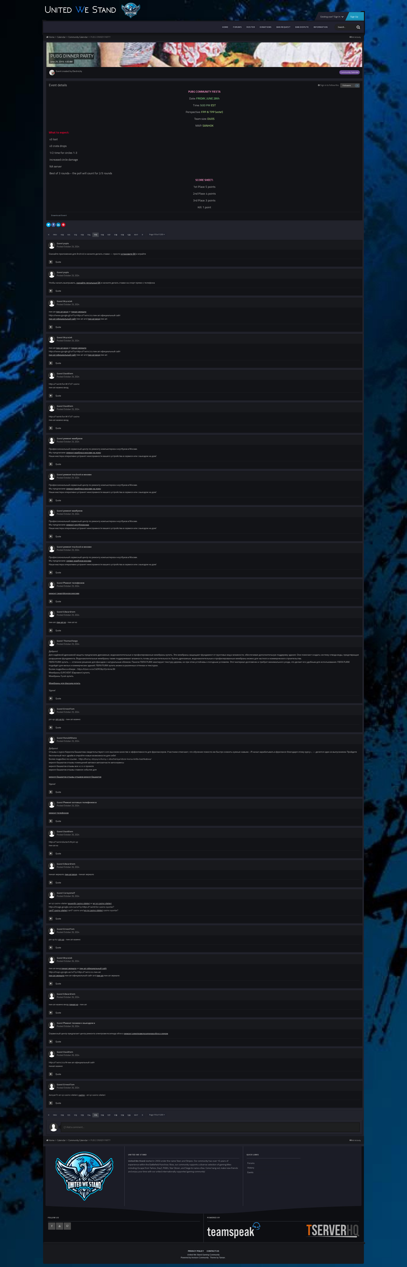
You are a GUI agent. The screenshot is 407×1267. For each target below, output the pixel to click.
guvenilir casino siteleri (79, 903)
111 (68, 235)
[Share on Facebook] (53, 225)
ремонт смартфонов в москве (64, 593)
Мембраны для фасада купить (64, 683)
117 (108, 235)
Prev (55, 235)
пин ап (100, 975)
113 (82, 235)
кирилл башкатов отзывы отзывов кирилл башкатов (75, 776)
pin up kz (60, 719)
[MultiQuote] (51, 262)
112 (75, 235)
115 (95, 235)
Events (250, 1172)
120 (129, 235)
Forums (237, 27)
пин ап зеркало (56, 975)
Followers (347, 85)
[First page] (48, 235)
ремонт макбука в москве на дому (83, 452)
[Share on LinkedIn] (58, 225)
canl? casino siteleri (58, 910)
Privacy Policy (196, 1251)
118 (115, 235)
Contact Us (213, 1251)
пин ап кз (61, 622)
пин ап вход (62, 311)
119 (122, 235)
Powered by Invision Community (195, 1258)
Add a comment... (75, 1127)
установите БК (128, 253)
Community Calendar (350, 72)
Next (136, 235)
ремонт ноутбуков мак (77, 524)
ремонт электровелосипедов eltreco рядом (146, 1033)
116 (102, 235)
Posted (68, 246)
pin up (61, 939)
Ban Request (283, 27)
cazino (82, 1095)
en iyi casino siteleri (102, 903)
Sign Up (354, 16)
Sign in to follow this (329, 85)
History (250, 1167)
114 (88, 235)
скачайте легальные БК (88, 282)
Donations (266, 27)
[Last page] (142, 235)
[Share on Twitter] (48, 225)
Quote (58, 262)
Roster (251, 27)
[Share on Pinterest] (63, 225)
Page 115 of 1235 (156, 234)
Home (225, 27)
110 (62, 235)
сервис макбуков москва (78, 560)
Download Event (59, 215)
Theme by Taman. (217, 1258)
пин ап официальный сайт (62, 318)
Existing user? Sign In (330, 16)
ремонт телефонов (59, 812)
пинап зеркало (78, 311)
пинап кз (73, 1004)
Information (321, 27)
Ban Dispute (302, 27)
